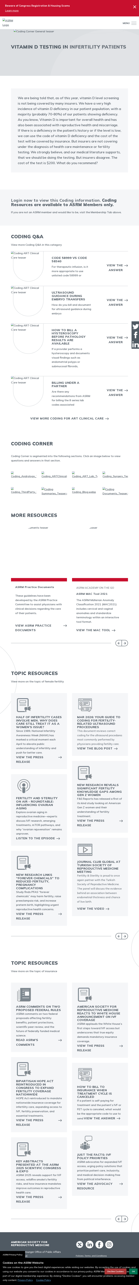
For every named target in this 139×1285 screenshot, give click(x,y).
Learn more (12, 10)
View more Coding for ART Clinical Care (67, 418)
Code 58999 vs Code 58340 (69, 259)
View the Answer (115, 267)
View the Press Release (29, 759)
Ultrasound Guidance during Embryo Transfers (68, 296)
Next (125, 643)
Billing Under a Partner (66, 384)
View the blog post (95, 748)
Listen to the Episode (35, 838)
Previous (118, 643)
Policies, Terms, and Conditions (91, 1255)
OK (133, 1271)
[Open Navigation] (133, 23)
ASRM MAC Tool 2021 (91, 593)
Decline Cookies (115, 1271)
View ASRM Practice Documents (33, 628)
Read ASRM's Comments (27, 1042)
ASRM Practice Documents (34, 587)
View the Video (90, 908)
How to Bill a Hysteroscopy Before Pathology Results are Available (68, 336)
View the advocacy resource (95, 1186)
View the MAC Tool (93, 630)
